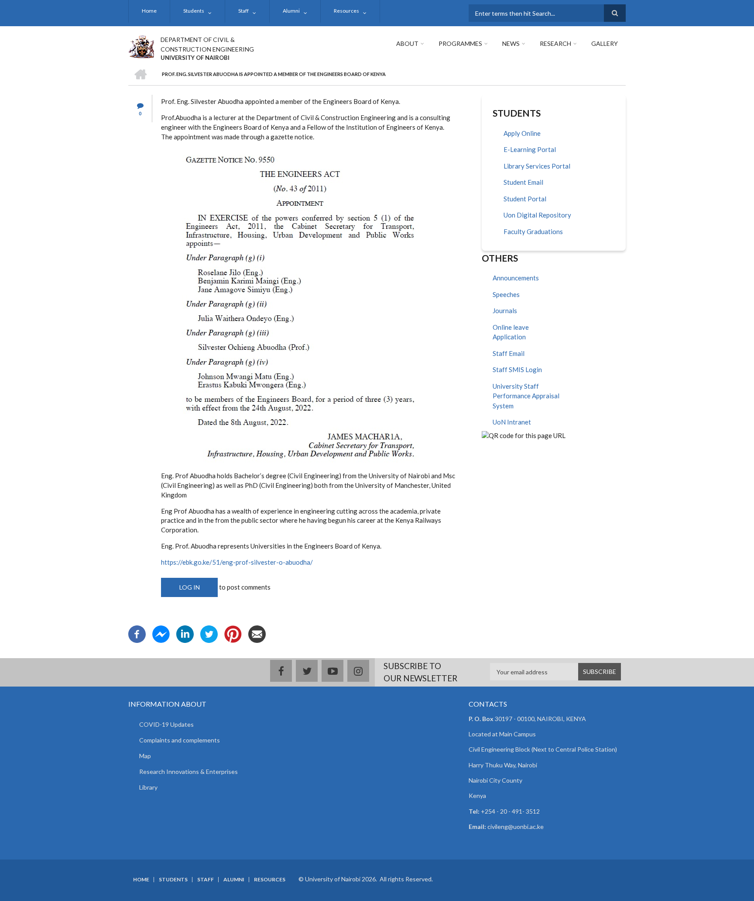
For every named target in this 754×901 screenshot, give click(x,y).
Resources (346, 10)
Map (145, 755)
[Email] (257, 633)
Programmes (460, 43)
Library (148, 787)
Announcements (516, 278)
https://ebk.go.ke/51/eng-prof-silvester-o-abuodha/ (237, 562)
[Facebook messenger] (161, 633)
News (511, 43)
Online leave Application (511, 332)
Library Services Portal (537, 166)
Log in (189, 587)
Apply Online (522, 133)
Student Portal (525, 199)
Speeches (506, 294)
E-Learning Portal (530, 149)
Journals (505, 310)
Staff (243, 10)
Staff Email (508, 353)
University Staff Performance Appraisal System (526, 396)
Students (193, 10)
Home (149, 10)
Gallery (604, 43)
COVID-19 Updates (166, 724)
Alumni (291, 10)
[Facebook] (137, 633)
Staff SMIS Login (517, 369)
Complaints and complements (179, 740)
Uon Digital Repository (537, 215)
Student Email (523, 182)
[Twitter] (209, 633)
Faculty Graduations (533, 231)
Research (555, 43)
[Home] (141, 45)
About (407, 43)
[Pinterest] (233, 633)
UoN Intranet (512, 422)
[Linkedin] (185, 633)
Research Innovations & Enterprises (188, 771)
